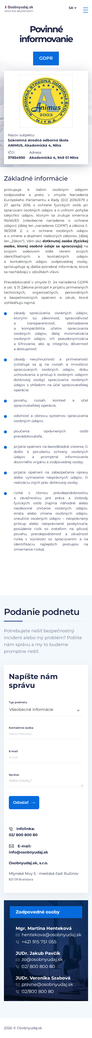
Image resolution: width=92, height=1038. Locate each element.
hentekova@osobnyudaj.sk (51, 934)
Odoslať (21, 802)
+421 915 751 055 (39, 942)
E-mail (13, 751)
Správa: (14, 774)
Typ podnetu (18, 702)
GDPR (46, 58)
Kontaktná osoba (21, 727)
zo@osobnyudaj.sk (42, 959)
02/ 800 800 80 (38, 966)
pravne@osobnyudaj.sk (47, 984)
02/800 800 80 (38, 991)
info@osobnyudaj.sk (28, 852)
